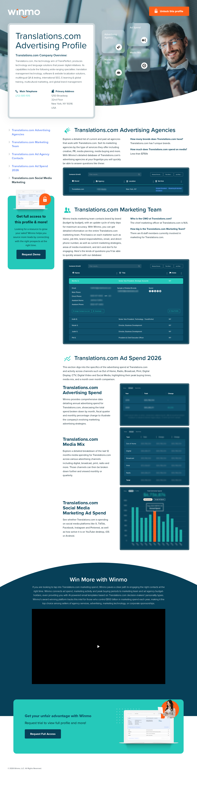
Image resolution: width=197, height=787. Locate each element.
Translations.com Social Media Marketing (32, 180)
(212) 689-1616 (23, 95)
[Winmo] (31, 13)
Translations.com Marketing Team (30, 144)
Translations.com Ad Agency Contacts (30, 156)
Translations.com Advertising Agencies (31, 132)
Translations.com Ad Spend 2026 (30, 168)
